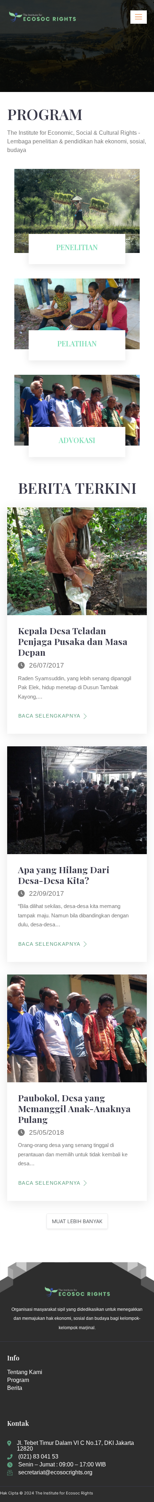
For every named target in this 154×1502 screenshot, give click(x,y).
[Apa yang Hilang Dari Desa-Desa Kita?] (77, 800)
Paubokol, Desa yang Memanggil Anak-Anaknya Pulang (74, 1108)
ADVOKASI (77, 440)
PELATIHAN (77, 343)
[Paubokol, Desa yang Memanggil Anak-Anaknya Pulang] (77, 1028)
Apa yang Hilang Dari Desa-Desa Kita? (64, 874)
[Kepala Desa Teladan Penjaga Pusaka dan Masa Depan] (77, 561)
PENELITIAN (77, 247)
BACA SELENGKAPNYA (49, 716)
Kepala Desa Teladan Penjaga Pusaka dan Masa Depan (72, 641)
